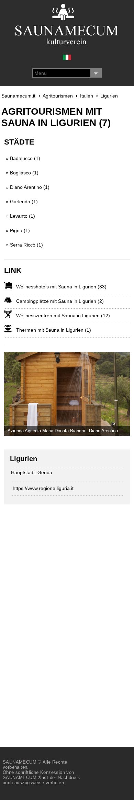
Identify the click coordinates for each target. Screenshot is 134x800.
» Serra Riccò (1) (24, 245)
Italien (86, 96)
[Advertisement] (55, 619)
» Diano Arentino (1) (27, 187)
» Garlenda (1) (22, 201)
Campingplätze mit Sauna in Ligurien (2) (60, 301)
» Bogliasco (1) (22, 172)
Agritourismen (58, 96)
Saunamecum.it (18, 96)
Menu (40, 73)
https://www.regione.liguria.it (43, 488)
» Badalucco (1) (23, 158)
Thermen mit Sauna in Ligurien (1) (53, 330)
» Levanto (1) (20, 216)
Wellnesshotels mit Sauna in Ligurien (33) (61, 286)
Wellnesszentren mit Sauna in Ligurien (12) (63, 315)
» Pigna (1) (18, 230)
